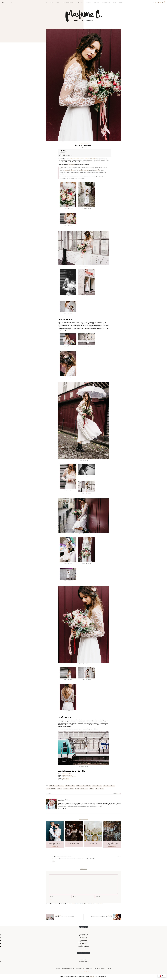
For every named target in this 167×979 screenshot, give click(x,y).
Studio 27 (92, 976)
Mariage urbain (84, 788)
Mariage (77, 788)
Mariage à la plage (83, 940)
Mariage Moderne (83, 938)
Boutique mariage (79, 2)
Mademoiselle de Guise (85, 158)
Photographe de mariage (83, 961)
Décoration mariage (70, 785)
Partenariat (89, 968)
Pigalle (101, 788)
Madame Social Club (106, 2)
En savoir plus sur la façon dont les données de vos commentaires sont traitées (86, 903)
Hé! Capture (93, 158)
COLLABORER (96, 2)
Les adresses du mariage (68, 2)
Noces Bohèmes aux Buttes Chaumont (112, 844)
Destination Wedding (83, 934)
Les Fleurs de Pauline (74, 158)
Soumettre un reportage (68, 968)
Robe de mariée (83, 960)
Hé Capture (88, 785)
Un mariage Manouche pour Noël (54, 844)
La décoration (62, 154)
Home (46, 2)
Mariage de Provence (83, 935)
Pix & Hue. (104, 976)
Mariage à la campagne (83, 944)
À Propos (58, 968)
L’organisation (62, 152)
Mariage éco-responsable (83, 946)
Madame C (60, 788)
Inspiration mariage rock (109, 785)
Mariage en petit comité (83, 941)
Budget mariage (60, 785)
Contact (114, 2)
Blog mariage (52, 785)
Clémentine (64, 800)
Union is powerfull (74, 843)
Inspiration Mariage (97, 785)
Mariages (92, 788)
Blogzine (58, 2)
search (3, 2)
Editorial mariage (80, 785)
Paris (97, 788)
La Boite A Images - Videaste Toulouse (62, 856)
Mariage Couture (83, 937)
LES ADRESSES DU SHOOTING (65, 155)
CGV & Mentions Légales (99, 968)
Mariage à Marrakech (83, 948)
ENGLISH (120, 2)
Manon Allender (65, 778)
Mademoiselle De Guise (68, 788)
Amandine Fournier (72, 776)
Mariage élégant (83, 943)
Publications (88, 2)
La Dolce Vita (93, 843)
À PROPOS (51, 2)
